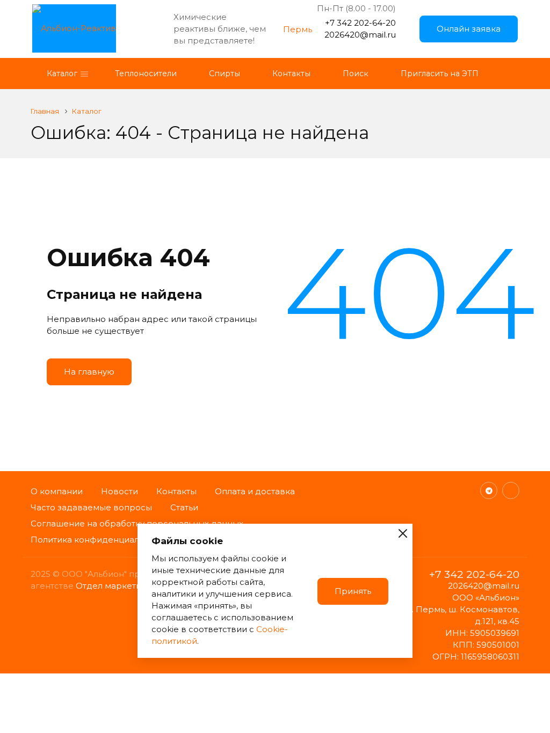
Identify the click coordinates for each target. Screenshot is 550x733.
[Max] (510, 490)
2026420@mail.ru (360, 35)
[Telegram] (488, 490)
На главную (89, 371)
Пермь (297, 29)
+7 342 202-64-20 (360, 23)
